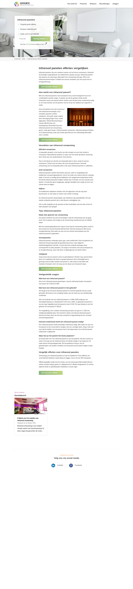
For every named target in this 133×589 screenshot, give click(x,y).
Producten (83, 4)
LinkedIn (60, 465)
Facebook (78, 465)
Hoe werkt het (72, 4)
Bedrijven (93, 4)
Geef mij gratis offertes (49, 86)
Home (23, 59)
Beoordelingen (104, 4)
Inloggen (116, 4)
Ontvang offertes (39, 39)
